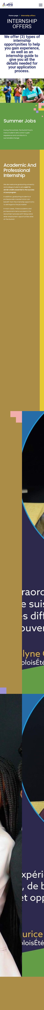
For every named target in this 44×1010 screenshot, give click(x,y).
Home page (13, 15)
